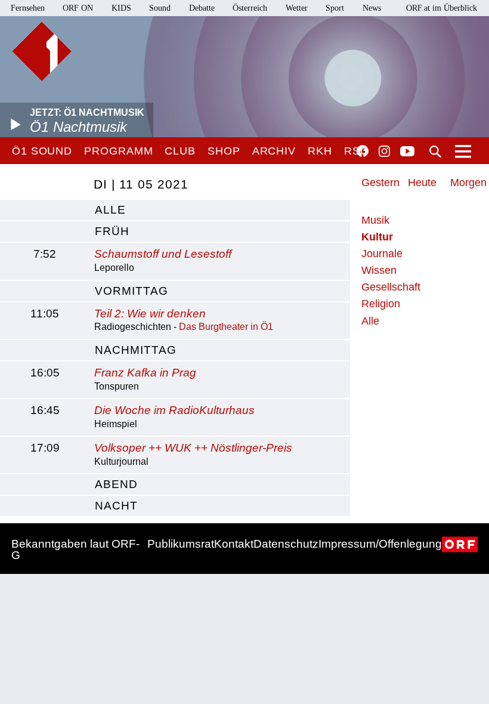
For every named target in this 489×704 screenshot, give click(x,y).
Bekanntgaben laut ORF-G (75, 549)
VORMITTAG (131, 291)
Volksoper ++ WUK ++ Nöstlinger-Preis (193, 447)
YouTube (407, 152)
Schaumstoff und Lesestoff (162, 254)
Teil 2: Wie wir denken (150, 313)
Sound (160, 8)
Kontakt (233, 544)
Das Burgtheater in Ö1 (226, 327)
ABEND (116, 484)
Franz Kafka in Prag (145, 372)
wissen (379, 270)
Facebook (363, 151)
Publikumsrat (180, 544)
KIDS (121, 8)
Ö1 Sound (42, 151)
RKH (320, 151)
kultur (377, 237)
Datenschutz (285, 544)
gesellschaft (390, 287)
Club (180, 151)
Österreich (250, 8)
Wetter (297, 8)
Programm (118, 151)
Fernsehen (28, 8)
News (372, 8)
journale (382, 254)
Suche (435, 152)
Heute (422, 183)
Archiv (274, 151)
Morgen (468, 183)
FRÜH (112, 231)
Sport (335, 8)
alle (110, 209)
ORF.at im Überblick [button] (441, 8)
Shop (224, 151)
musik (375, 220)
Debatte (202, 8)
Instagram (384, 152)
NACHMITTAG (136, 350)
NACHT (116, 505)
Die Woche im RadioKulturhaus (174, 410)
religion (380, 304)
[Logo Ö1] (42, 51)
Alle (370, 321)
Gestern (380, 183)
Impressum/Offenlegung (380, 544)
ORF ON (78, 8)
